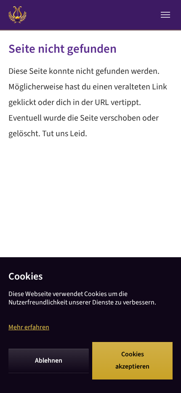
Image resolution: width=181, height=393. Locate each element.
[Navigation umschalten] (165, 15)
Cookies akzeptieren (132, 360)
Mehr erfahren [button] (28, 327)
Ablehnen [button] (48, 360)
